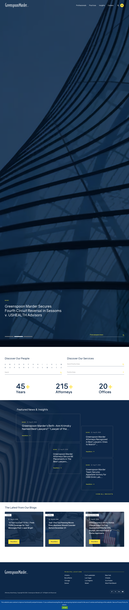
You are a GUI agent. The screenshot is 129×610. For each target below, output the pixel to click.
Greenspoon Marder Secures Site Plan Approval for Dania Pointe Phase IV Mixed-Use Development (33, 310)
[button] (9, 599)
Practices (92, 5)
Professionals (81, 5)
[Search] (123, 598)
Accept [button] (65, 607)
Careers (110, 5)
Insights (102, 5)
